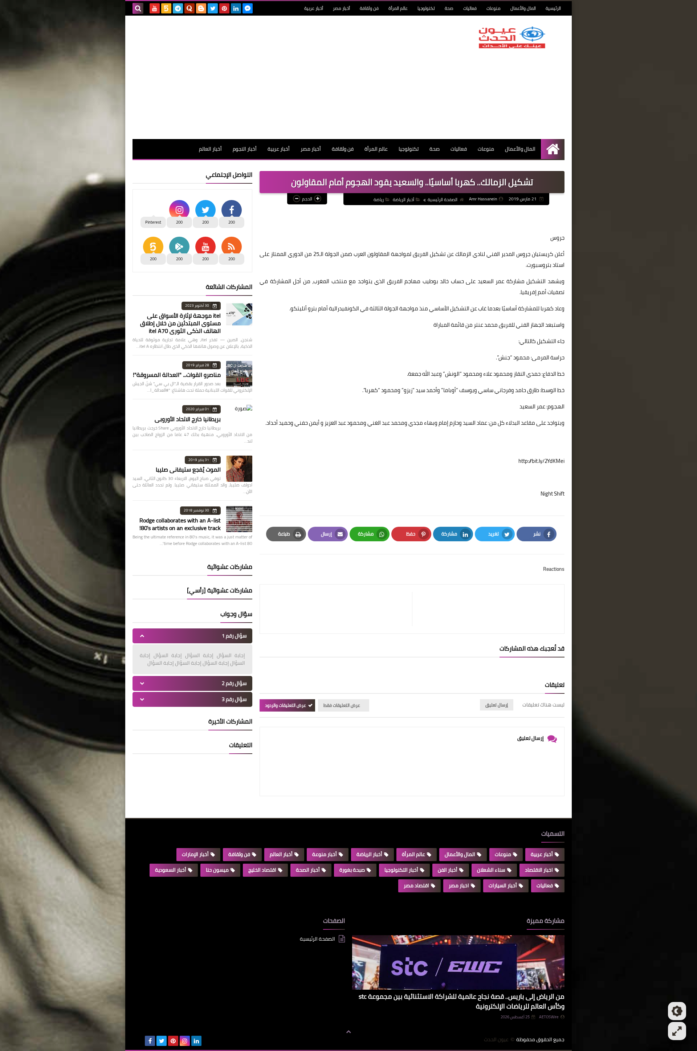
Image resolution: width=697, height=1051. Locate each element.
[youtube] (155, 8)
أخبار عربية (313, 8)
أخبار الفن (447, 870)
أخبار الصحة (308, 870)
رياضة (379, 199)
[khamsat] (166, 8)
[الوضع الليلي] (677, 1011)
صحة (449, 8)
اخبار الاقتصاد (539, 870)
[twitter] (213, 8)
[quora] (189, 8)
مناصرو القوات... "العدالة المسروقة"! (177, 374)
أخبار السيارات (503, 885)
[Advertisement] (265, 77)
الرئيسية (553, 8)
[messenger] (247, 8)
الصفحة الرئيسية (442, 199)
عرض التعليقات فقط (341, 705)
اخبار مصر (459, 885)
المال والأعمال (523, 8)
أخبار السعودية (170, 870)
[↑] (348, 1031)
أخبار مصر (341, 8)
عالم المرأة (398, 8)
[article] (339, 609)
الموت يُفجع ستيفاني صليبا (188, 469)
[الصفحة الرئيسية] (552, 149)
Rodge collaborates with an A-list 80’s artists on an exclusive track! (180, 524)
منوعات (493, 8)
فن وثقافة (369, 8)
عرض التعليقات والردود (285, 705)
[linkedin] (236, 8)
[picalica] (138, 1041)
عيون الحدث (496, 1039)
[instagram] (185, 1041)
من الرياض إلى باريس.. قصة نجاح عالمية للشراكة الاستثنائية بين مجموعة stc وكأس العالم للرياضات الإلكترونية (461, 1001)
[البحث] (138, 8)
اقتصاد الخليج (262, 870)
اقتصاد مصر (416, 885)
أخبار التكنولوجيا (401, 870)
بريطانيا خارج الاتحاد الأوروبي (188, 419)
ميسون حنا (217, 870)
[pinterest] (224, 8)
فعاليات (470, 8)
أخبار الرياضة (403, 199)
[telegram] (178, 8)
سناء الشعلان (491, 870)
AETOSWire (549, 1017)
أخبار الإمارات (195, 854)
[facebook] (150, 1041)
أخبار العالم (210, 149)
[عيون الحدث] (511, 37)
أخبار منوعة (324, 854)
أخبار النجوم (245, 149)
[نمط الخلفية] (677, 1031)
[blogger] (201, 8)
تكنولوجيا (426, 8)
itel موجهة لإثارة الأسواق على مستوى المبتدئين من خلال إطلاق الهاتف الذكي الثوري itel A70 (180, 323)
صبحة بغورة (352, 870)
